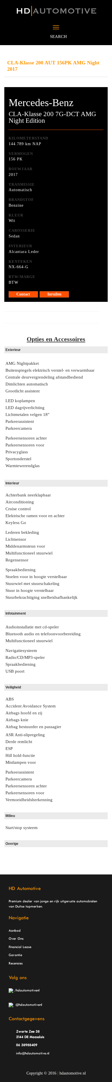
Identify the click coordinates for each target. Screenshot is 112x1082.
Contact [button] (23, 294)
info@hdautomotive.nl (32, 1053)
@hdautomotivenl (27, 1005)
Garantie (15, 955)
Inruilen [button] (54, 294)
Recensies (16, 963)
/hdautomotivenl (26, 990)
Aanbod (15, 931)
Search (58, 36)
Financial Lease (20, 947)
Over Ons (16, 939)
